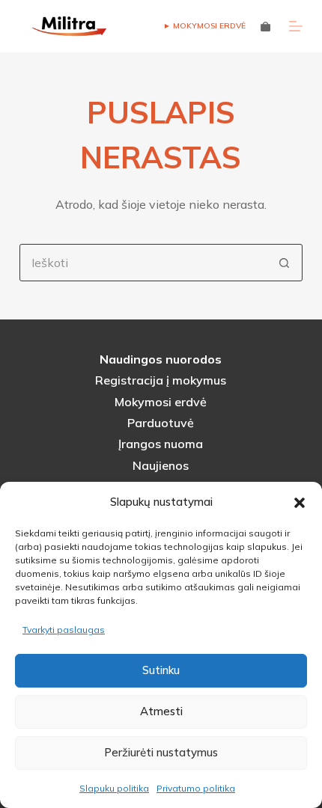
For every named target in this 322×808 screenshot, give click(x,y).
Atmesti (161, 711)
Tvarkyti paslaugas (63, 629)
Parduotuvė (160, 422)
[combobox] (143, 262)
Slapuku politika (114, 788)
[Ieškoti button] (284, 263)
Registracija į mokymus (160, 380)
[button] (299, 502)
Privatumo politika (196, 788)
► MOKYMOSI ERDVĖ (204, 26)
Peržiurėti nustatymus (161, 752)
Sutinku (161, 670)
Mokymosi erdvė (161, 401)
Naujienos (161, 465)
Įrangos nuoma (160, 443)
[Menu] (296, 26)
